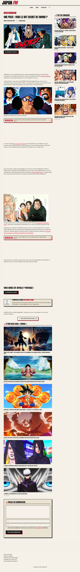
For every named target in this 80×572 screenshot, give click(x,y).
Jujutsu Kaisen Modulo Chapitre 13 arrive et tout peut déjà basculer (64, 65)
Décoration (43, 7)
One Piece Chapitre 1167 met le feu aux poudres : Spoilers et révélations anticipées (64, 83)
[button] (49, 7)
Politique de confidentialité (11, 557)
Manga (31, 7)
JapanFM (44, 567)
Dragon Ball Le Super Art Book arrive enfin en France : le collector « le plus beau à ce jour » (23, 409)
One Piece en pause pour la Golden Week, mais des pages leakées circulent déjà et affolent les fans (24, 381)
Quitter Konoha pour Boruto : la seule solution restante (64, 48)
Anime (37, 7)
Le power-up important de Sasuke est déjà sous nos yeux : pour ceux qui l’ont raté (20, 465)
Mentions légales (8, 556)
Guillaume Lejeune (29, 300)
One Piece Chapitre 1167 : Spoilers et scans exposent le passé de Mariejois (65, 31)
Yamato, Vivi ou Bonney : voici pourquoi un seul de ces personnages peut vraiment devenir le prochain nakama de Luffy (27, 353)
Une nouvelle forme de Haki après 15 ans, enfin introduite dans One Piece (64, 117)
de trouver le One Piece (19, 143)
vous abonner (38, 527)
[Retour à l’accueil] (10, 2)
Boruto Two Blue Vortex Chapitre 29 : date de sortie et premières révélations (65, 100)
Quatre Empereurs (46, 76)
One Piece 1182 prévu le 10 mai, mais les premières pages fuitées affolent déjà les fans (21, 437)
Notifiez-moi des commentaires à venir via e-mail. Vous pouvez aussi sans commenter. (28, 527)
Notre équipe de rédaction (11, 561)
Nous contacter (8, 554)
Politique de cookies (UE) (10, 559)
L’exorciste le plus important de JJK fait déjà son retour (15, 493)
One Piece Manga (12, 12)
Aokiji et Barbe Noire (37, 172)
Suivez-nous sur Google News (28, 318)
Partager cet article (12, 52)
